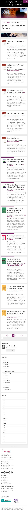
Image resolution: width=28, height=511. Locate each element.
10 (25, 335)
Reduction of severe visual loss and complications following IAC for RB (16, 161)
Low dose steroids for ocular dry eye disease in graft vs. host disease (16, 312)
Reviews (8, 22)
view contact (10, 350)
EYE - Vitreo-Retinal (7, 389)
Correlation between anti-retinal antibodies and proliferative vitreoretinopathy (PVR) (15, 210)
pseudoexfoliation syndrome (13, 266)
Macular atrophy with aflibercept (15, 236)
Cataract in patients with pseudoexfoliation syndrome (14, 260)
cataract (12, 265)
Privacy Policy (6, 467)
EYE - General (6, 364)
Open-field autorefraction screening (16, 113)
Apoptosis (21, 264)
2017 (4, 432)
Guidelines (5, 491)
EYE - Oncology (6, 375)
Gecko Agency (19, 509)
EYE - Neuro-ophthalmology (9, 371)
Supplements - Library (8, 490)
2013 (4, 441)
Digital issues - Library (8, 488)
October (5, 421)
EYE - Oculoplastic (7, 373)
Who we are (5, 477)
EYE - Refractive (14, 264)
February (5, 430)
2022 (4, 407)
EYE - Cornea (5, 362)
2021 (4, 409)
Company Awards (7, 483)
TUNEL (8, 265)
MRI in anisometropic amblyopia (15, 90)
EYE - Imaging (5, 369)
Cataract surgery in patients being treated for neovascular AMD (15, 287)
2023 (4, 405)
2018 (4, 416)
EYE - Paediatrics (6, 380)
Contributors (5, 482)
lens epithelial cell (18, 265)
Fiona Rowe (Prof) (10, 346)
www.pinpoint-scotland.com (7, 459)
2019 (4, 414)
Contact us (5, 480)
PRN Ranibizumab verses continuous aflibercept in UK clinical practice (16, 186)
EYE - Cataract (6, 360)
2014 (4, 439)
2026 (4, 398)
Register (5, 479)
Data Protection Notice (8, 465)
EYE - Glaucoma (6, 366)
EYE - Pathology (6, 382)
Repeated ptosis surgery (13, 138)
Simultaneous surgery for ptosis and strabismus (16, 66)
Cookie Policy (6, 463)
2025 (4, 400)
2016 (4, 434)
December (5, 418)
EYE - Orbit (5, 378)
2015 (4, 436)
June (4, 425)
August (4, 423)
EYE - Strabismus (15, 47)
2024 (4, 402)
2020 (4, 411)
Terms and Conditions (8, 468)
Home (4, 22)
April (4, 427)
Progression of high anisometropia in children (16, 42)
